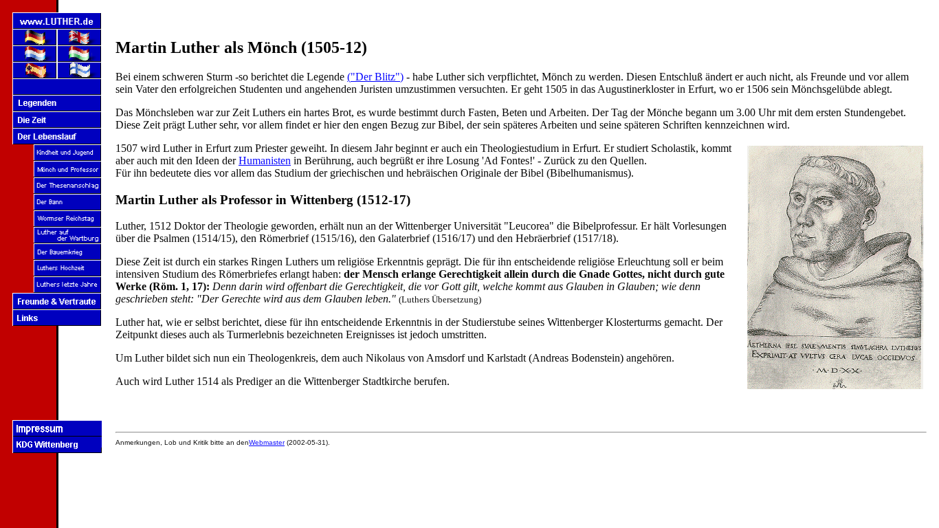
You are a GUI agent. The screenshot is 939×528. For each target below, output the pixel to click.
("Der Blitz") (375, 76)
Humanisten (265, 160)
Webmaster (267, 442)
